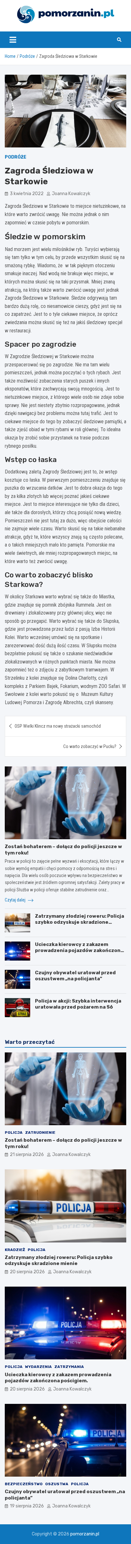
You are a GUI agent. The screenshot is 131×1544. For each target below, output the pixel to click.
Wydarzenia (38, 1366)
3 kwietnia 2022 (27, 193)
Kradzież (15, 1250)
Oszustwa (56, 1484)
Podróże (15, 157)
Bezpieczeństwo (24, 1484)
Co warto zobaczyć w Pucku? (89, 746)
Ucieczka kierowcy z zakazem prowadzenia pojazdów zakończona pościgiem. (79, 951)
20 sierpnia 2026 (27, 1272)
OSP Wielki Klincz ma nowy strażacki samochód (58, 726)
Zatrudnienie (40, 1132)
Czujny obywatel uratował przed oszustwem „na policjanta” (75, 976)
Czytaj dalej (15, 899)
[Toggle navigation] (13, 39)
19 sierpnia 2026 (27, 1506)
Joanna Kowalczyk (71, 193)
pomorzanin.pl (84, 1534)
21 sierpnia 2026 (27, 1154)
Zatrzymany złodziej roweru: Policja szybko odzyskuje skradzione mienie (79, 922)
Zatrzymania (69, 1366)
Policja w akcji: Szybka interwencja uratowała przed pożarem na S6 (78, 1004)
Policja (14, 1132)
